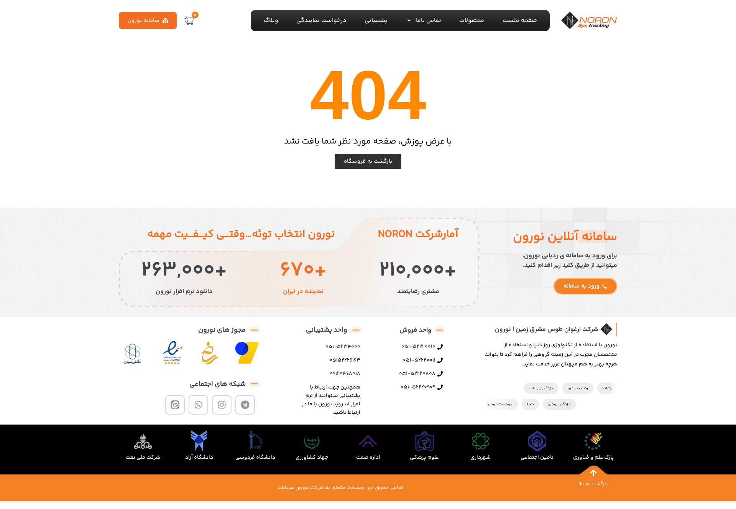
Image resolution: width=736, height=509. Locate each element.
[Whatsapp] (198, 405)
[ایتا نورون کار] (175, 405)
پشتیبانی (376, 20)
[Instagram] (222, 405)
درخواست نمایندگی (321, 20)
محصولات (471, 20)
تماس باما (428, 20)
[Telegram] (245, 405)
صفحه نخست (520, 20)
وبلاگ (271, 20)
